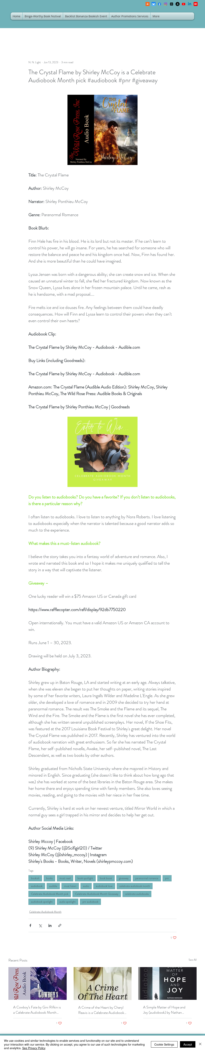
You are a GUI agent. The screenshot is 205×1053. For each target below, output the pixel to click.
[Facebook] (160, 4)
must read (65, 878)
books (49, 878)
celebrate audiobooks (137, 894)
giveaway (124, 878)
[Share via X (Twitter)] (40, 925)
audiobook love (104, 886)
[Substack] (148, 4)
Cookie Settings (164, 1044)
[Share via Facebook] (30, 925)
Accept (187, 1044)
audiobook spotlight (42, 902)
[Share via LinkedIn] (50, 925)
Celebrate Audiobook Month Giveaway (96, 894)
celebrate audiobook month (134, 886)
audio (86, 886)
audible (53, 886)
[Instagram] (166, 4)
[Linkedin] (190, 4)
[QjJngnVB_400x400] (154, 4)
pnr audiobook (90, 902)
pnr (167, 878)
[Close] (200, 1044)
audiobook (36, 886)
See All (193, 960)
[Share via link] (60, 925)
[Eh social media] (196, 4)
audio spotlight (67, 902)
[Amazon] (178, 4)
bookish (35, 878)
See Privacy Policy (33, 1048)
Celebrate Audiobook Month (45, 912)
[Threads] (172, 4)
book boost (106, 878)
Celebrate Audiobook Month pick (49, 894)
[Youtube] (184, 4)
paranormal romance (146, 878)
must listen (70, 886)
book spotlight (85, 878)
